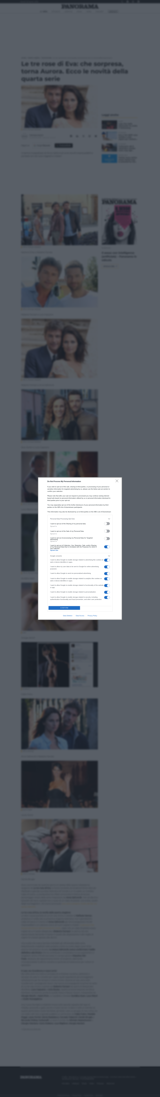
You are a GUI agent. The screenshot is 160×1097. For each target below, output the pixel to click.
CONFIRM (64, 608)
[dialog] (80, 548)
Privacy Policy (92, 615)
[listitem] (80, 519)
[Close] (118, 482)
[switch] (107, 523)
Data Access (80, 615)
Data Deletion (67, 615)
